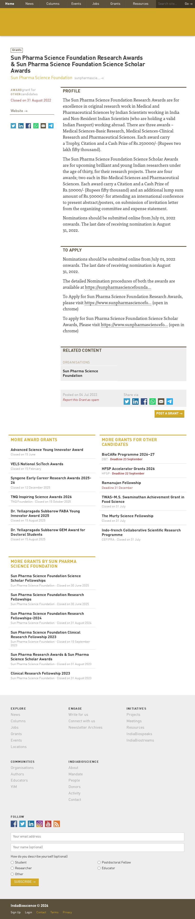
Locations (19, 747)
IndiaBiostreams (140, 740)
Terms (54, 912)
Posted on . (80, 395)
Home (9, 3)
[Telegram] (50, 125)
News (29, 3)
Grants (115, 3)
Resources (140, 3)
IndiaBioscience (97, 22)
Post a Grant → (169, 413)
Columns (52, 3)
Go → (189, 3)
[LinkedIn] (20, 125)
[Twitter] (13, 125)
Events (76, 3)
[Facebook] (28, 125)
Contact (74, 800)
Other (16, 94)
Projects (133, 715)
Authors (17, 774)
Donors (74, 787)
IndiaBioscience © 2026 (29, 906)
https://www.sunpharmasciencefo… (117, 302)
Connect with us (81, 721)
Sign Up (16, 912)
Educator (108, 868)
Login (28, 912)
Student (21, 862)
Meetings (134, 721)
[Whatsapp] (35, 125)
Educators (19, 781)
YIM (14, 787)
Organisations (22, 768)
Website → (19, 111)
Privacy (67, 912)
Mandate (75, 774)
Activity (74, 793)
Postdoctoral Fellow (116, 862)
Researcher (23, 868)
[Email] (43, 125)
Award (16, 90)
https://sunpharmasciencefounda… (118, 286)
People (74, 781)
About (73, 768)
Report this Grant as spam (81, 400)
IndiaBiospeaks (139, 734)
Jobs (95, 3)
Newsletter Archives (85, 728)
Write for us (78, 715)
